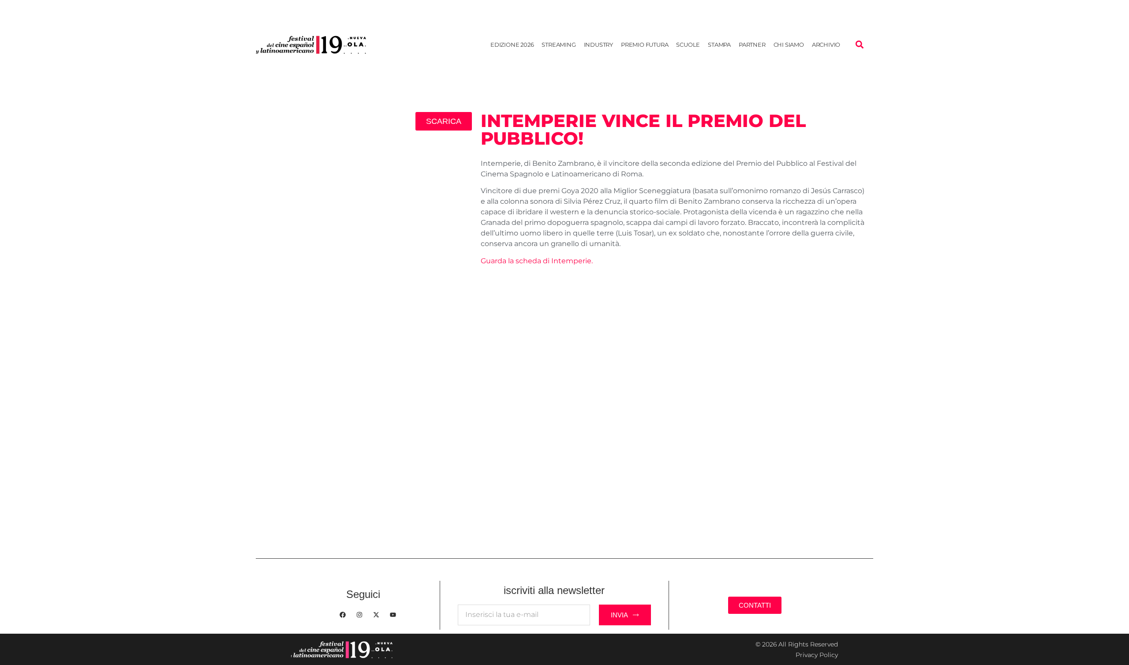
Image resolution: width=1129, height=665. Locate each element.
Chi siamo (789, 44)
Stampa (719, 44)
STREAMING (559, 44)
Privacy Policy (817, 655)
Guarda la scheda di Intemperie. (537, 261)
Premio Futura (644, 44)
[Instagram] (359, 615)
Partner (752, 44)
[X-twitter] (376, 615)
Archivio (826, 44)
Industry (598, 44)
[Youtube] (393, 615)
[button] (859, 44)
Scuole (688, 44)
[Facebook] (342, 615)
